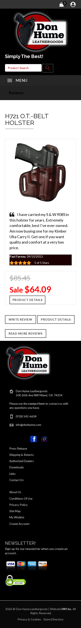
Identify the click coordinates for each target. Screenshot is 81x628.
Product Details (28, 300)
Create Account (19, 524)
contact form (36, 403)
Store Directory (53, 619)
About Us (15, 492)
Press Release (18, 448)
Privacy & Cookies (29, 619)
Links (12, 473)
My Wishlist (16, 517)
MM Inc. (67, 609)
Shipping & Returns (21, 454)
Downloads (16, 467)
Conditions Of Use (20, 498)
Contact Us (16, 480)
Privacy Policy (18, 505)
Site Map (15, 511)
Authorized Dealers (21, 461)
